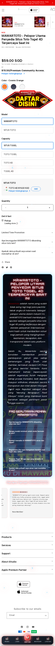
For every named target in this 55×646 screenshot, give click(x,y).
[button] (3, 10)
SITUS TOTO (10, 130)
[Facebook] (3, 268)
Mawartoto (13, 303)
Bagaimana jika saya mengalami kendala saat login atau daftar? (27, 451)
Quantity (6, 201)
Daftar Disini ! (39, 4)
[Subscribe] (45, 615)
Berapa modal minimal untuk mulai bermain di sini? (26, 432)
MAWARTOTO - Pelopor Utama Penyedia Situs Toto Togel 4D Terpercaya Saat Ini (27, 3)
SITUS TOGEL (10, 145)
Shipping (14, 64)
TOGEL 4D (8, 171)
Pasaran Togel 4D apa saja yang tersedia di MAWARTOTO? (26, 460)
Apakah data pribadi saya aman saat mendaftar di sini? (27, 469)
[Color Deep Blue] (13, 87)
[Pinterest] (11, 268)
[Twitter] (7, 268)
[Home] (22, 9)
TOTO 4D (8, 163)
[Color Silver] (22, 87)
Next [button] (52, 3)
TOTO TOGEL (10, 154)
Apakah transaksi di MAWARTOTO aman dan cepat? (26, 441)
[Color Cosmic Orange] (5, 87)
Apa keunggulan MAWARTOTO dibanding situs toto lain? (25, 423)
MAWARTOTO (10, 121)
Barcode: (18, 47)
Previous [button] (2, 3)
